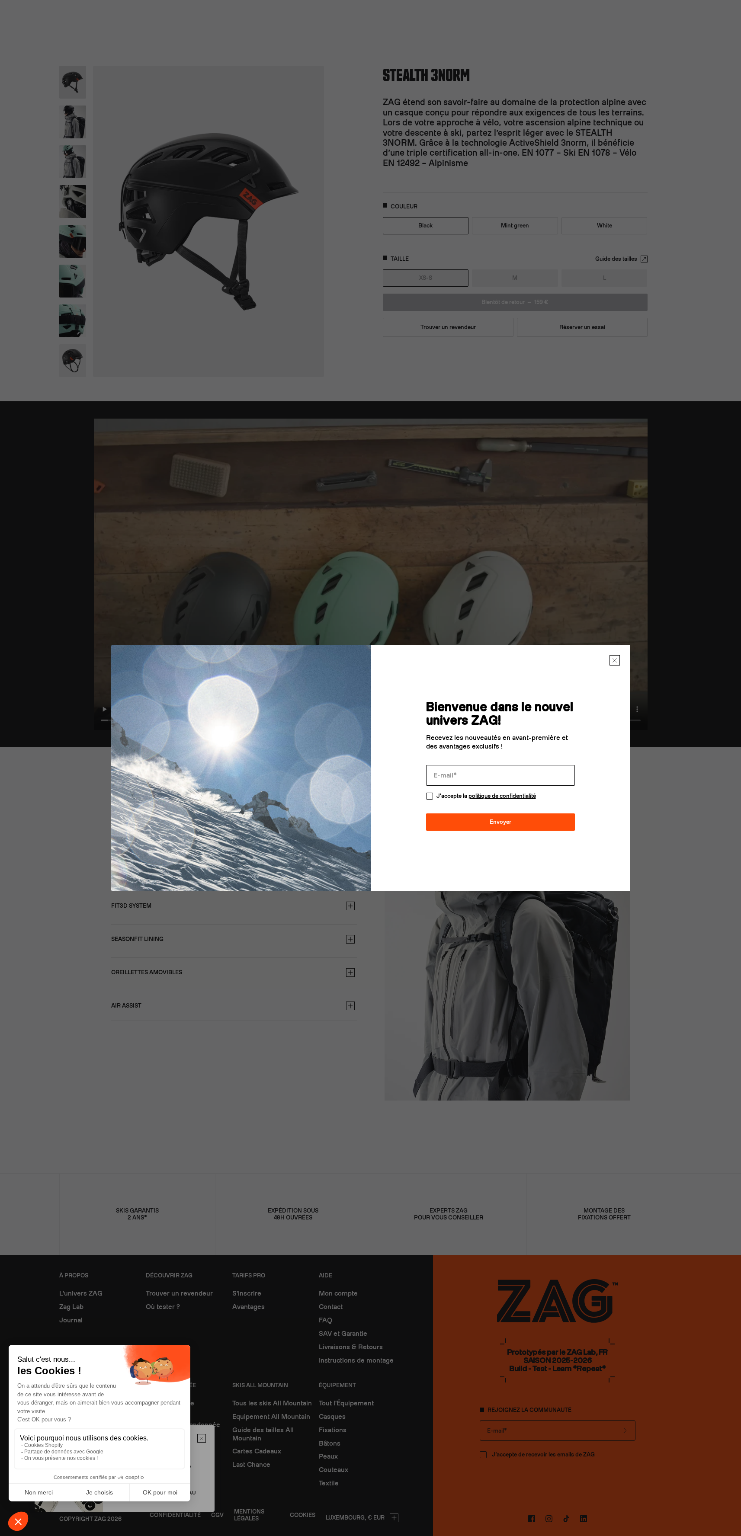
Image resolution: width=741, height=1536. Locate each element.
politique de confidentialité (502, 796)
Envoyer (500, 822)
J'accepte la (486, 796)
